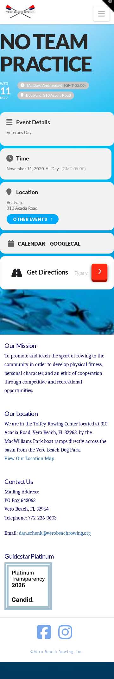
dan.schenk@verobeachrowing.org (55, 533)
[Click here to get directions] (99, 272)
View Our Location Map (29, 458)
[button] (101, 13)
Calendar (31, 244)
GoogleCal (65, 244)
